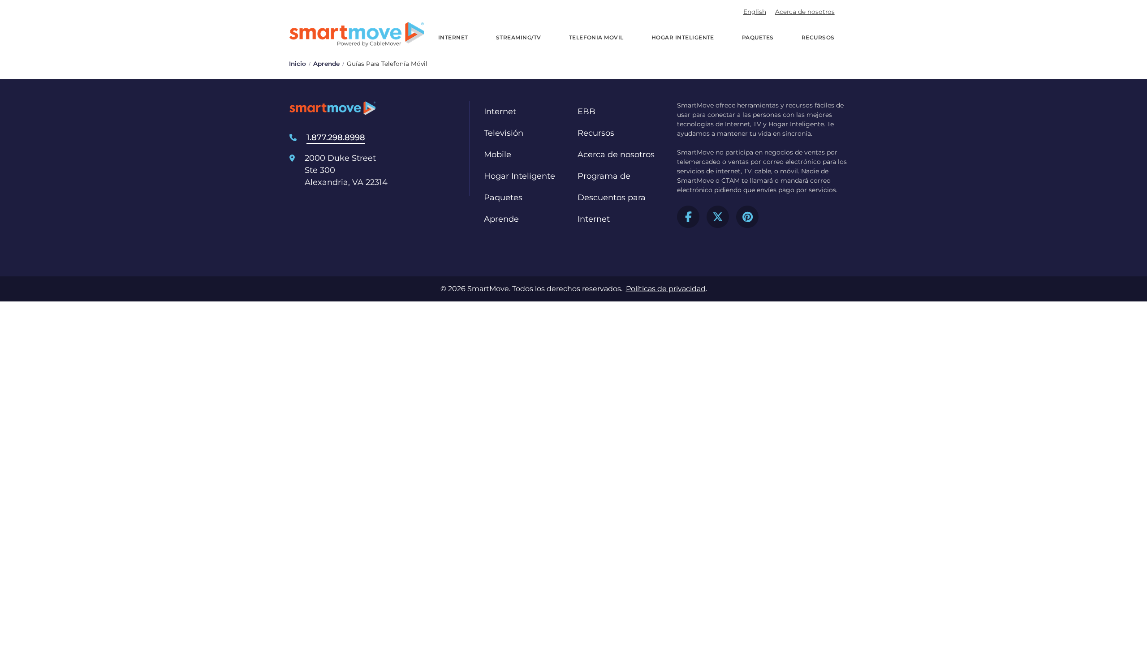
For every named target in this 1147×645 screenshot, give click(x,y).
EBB (586, 111)
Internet (453, 37)
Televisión (503, 133)
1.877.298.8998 (335, 137)
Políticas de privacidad (666, 288)
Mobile (497, 154)
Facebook (688, 217)
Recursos (818, 37)
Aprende (326, 63)
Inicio (297, 63)
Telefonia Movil (596, 37)
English (754, 11)
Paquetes (758, 37)
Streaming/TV (518, 37)
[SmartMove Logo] (356, 34)
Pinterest (747, 217)
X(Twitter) (718, 217)
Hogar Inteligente (682, 37)
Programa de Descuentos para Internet (612, 197)
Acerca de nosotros (805, 11)
